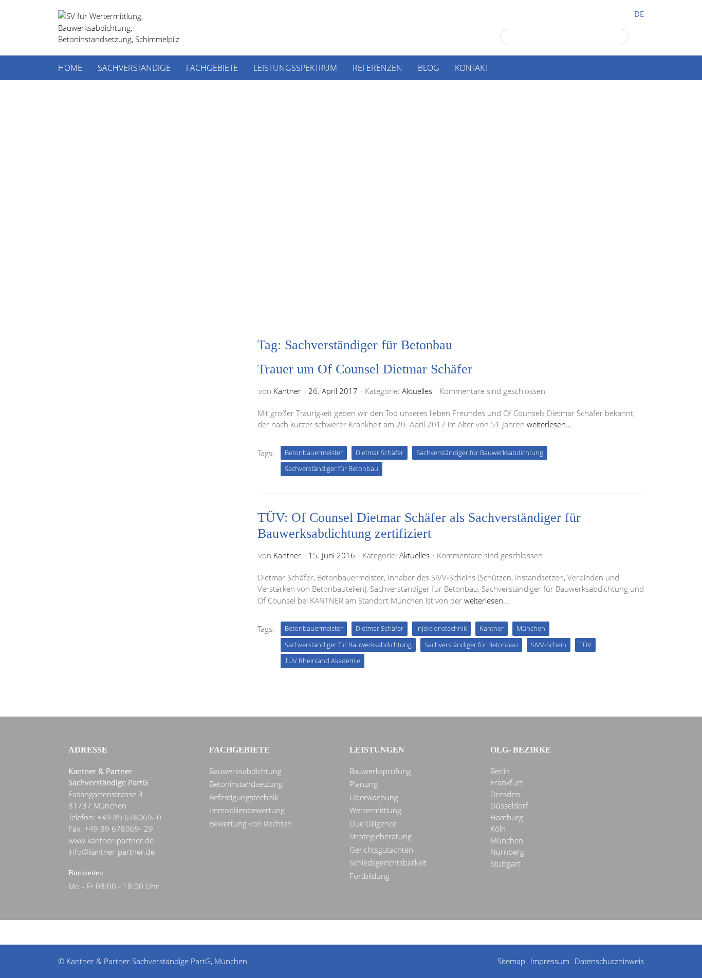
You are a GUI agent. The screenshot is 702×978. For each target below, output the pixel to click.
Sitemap (511, 961)
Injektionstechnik (441, 628)
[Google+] (298, 933)
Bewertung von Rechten (250, 823)
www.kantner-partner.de (111, 840)
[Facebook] (335, 933)
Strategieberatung (380, 836)
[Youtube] (390, 933)
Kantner (287, 391)
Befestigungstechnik (243, 797)
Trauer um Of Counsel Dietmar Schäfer (364, 369)
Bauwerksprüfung (380, 771)
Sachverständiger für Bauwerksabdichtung (479, 452)
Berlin (500, 771)
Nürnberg (507, 852)
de (639, 14)
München (530, 628)
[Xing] (372, 933)
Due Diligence (373, 823)
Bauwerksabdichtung (245, 771)
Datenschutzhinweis (609, 961)
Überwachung (373, 797)
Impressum (549, 961)
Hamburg (506, 817)
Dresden (505, 794)
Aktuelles (417, 391)
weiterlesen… (549, 424)
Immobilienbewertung (247, 810)
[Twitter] (316, 933)
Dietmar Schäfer (379, 452)
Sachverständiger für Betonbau (331, 468)
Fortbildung (369, 876)
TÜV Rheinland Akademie (322, 660)
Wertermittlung (375, 810)
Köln (498, 828)
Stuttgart (505, 863)
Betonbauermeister (314, 452)
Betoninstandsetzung (246, 784)
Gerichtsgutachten (381, 849)
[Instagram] (409, 933)
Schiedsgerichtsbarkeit (388, 862)
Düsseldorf (509, 805)
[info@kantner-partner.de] (353, 933)
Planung (363, 784)
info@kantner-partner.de (111, 852)
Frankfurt (506, 782)
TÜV (585, 644)
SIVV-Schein (548, 644)
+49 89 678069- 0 (129, 817)
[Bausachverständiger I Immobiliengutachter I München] (130, 27)
